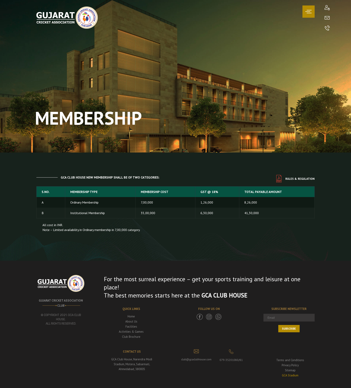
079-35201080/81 (231, 360)
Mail (327, 17)
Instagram (209, 317)
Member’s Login (327, 7)
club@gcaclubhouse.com (196, 359)
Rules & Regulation (300, 179)
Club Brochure (131, 337)
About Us (131, 321)
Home (131, 316)
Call (327, 28)
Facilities (131, 326)
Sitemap (290, 370)
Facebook (200, 317)
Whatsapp (218, 317)
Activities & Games (131, 332)
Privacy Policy (290, 365)
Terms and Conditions (290, 360)
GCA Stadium (290, 375)
